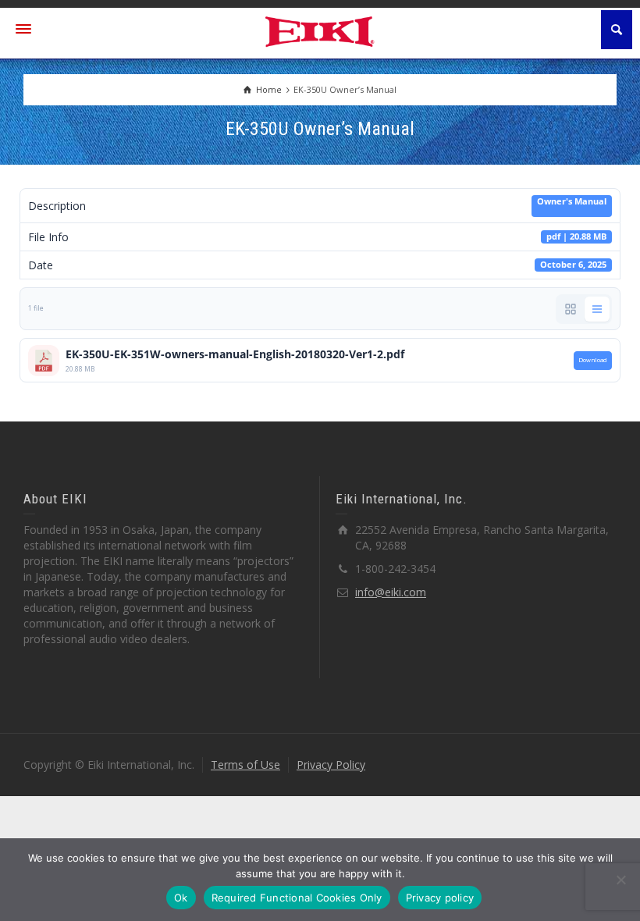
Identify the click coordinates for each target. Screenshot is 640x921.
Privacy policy (440, 897)
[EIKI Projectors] (320, 30)
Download (592, 360)
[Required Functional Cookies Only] (620, 879)
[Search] (616, 29)
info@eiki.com (390, 592)
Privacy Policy (331, 764)
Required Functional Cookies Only (297, 897)
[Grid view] (570, 309)
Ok (181, 897)
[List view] (597, 309)
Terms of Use (245, 764)
